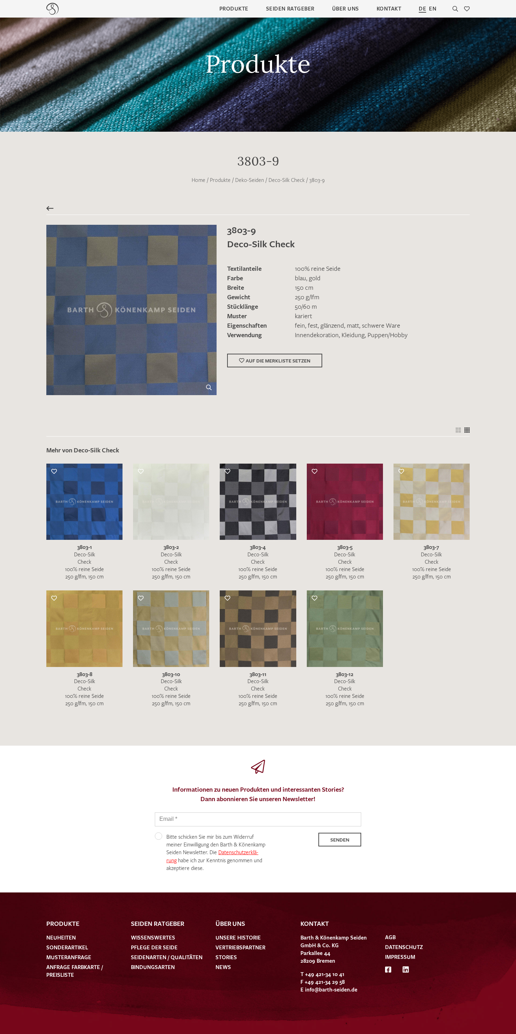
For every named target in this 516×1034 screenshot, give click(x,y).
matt (353, 325)
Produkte (234, 8)
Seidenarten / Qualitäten (167, 957)
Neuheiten (61, 937)
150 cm (304, 287)
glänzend (332, 325)
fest (313, 325)
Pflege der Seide (154, 947)
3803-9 (317, 179)
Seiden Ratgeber (290, 8)
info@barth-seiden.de (331, 989)
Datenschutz (404, 946)
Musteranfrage (68, 957)
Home (198, 179)
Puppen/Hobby (388, 335)
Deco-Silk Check (287, 179)
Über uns (345, 8)
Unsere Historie (238, 937)
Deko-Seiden (249, 179)
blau (300, 278)
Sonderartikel (67, 947)
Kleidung (353, 335)
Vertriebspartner (240, 947)
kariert (303, 316)
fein (300, 325)
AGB (390, 937)
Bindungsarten (153, 966)
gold (314, 278)
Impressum (400, 956)
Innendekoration (317, 335)
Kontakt (389, 8)
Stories (226, 957)
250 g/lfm (307, 297)
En (432, 8)
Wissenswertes (153, 937)
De (422, 8)
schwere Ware (381, 325)
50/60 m (306, 306)
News (223, 966)
